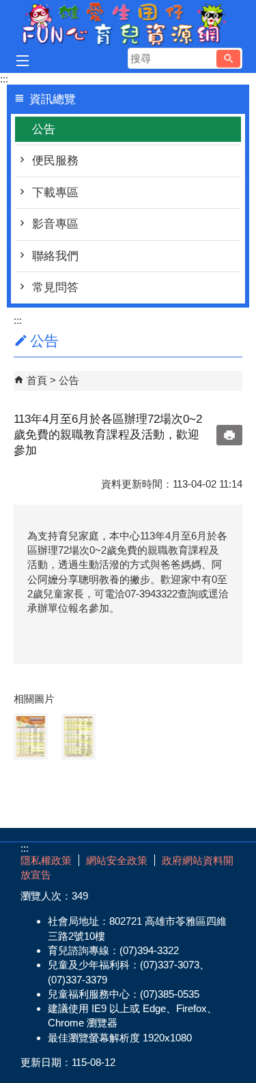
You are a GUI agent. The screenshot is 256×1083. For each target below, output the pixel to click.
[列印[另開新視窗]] (229, 435)
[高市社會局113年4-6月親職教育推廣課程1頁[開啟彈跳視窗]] (31, 736)
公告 (43, 129)
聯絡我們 (55, 256)
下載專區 (55, 192)
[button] (228, 59)
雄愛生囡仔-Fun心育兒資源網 (128, 23)
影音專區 (55, 224)
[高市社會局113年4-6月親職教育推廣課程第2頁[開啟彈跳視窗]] (78, 736)
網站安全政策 (116, 860)
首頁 (37, 380)
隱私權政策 (46, 860)
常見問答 (55, 287)
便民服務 (55, 160)
